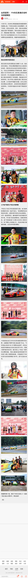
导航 (11, 569)
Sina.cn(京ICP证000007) (10, 572)
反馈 (16, 569)
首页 (6, 569)
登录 (21, 569)
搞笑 (3, 563)
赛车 (13, 2)
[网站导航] (26, 2)
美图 (12, 561)
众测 (25, 563)
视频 (3, 561)
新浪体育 (7, 2)
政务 (25, 561)
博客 (16, 561)
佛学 (20, 563)
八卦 (7, 563)
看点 (20, 561)
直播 (7, 561)
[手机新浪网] (2, 1)
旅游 (16, 563)
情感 (12, 563)
